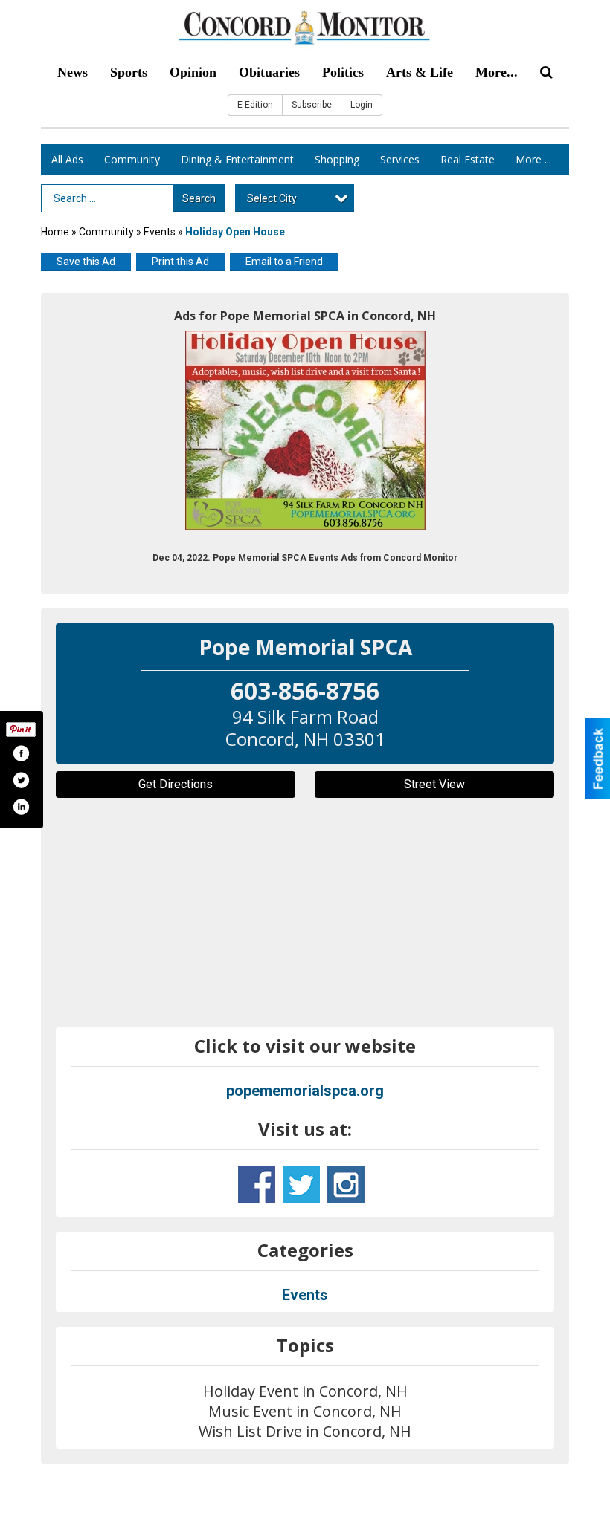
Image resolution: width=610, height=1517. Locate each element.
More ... (533, 159)
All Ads (67, 159)
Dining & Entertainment (237, 159)
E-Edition (255, 105)
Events (161, 232)
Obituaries (269, 72)
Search (199, 198)
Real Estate (467, 159)
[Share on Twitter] (20, 780)
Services (400, 159)
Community (132, 159)
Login (361, 105)
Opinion (193, 72)
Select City (272, 198)
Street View (434, 784)
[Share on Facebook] (20, 753)
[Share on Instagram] (20, 806)
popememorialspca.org (305, 1090)
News (72, 72)
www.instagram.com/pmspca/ (346, 1184)
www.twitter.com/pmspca (301, 1184)
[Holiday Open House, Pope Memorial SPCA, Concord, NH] (305, 430)
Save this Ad (86, 261)
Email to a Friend (284, 261)
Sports (128, 72)
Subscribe (312, 105)
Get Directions (175, 784)
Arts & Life (419, 72)
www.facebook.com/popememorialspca (256, 1184)
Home (55, 232)
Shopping (337, 159)
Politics (343, 72)
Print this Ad (180, 261)
